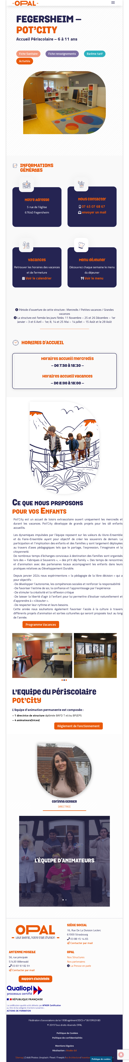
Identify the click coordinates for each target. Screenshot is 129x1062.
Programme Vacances (41, 624)
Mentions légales (64, 1045)
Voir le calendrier (39, 278)
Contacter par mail (81, 943)
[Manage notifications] (121, 1054)
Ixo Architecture (72, 1057)
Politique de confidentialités (67, 1037)
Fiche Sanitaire (28, 54)
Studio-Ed (71, 1050)
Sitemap (19, 1057)
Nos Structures (75, 957)
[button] (62, 680)
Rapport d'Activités (35, 978)
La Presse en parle (80, 966)
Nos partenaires (76, 962)
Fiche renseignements (62, 54)
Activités (24, 61)
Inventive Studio (89, 1057)
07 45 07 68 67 (93, 206)
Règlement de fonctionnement (78, 725)
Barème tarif (95, 54)
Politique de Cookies (67, 1033)
